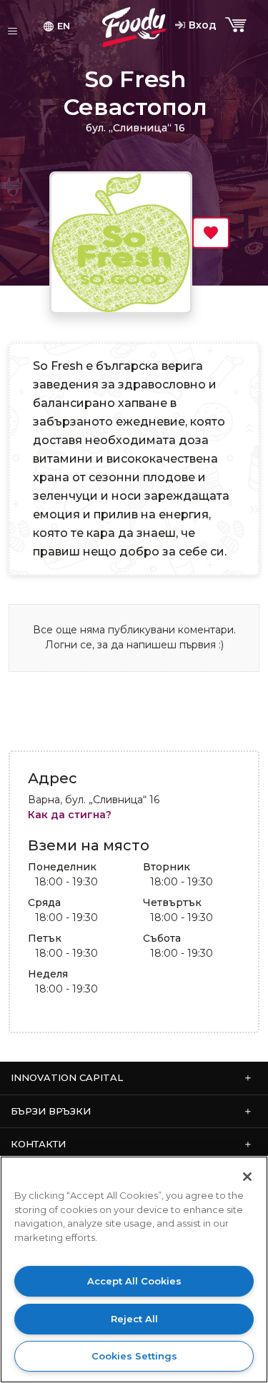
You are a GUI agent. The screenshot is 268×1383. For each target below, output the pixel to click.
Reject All (134, 1318)
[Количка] (237, 25)
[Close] (247, 1176)
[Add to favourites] (210, 232)
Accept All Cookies (134, 1281)
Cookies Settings (134, 1356)
